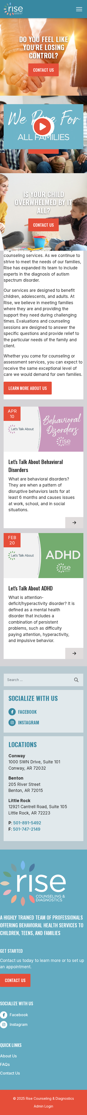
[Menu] (79, 9)
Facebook (27, 712)
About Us (8, 1055)
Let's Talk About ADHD (30, 588)
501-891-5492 (27, 823)
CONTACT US (46, 70)
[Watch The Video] (43, 131)
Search (76, 680)
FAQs (5, 1064)
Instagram (28, 722)
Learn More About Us (27, 388)
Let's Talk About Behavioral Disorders (35, 465)
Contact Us (15, 980)
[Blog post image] (43, 429)
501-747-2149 (26, 829)
